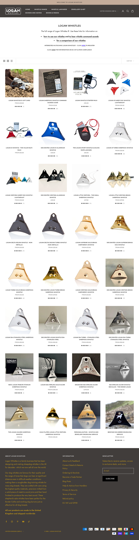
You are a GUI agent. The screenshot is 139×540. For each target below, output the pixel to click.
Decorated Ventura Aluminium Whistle (53, 196)
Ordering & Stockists (71, 472)
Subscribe (110, 478)
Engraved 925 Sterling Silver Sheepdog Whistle (86, 386)
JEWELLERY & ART (78, 9)
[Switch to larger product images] (4, 61)
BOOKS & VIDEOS (52, 13)
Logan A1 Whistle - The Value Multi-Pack (19, 149)
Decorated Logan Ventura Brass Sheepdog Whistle (120, 291)
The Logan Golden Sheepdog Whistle (19, 433)
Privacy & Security (70, 490)
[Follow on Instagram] (12, 521)
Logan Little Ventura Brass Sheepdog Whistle (119, 196)
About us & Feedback (71, 461)
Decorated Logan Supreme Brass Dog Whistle (120, 244)
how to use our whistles (54, 36)
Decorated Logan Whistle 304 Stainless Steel (53, 338)
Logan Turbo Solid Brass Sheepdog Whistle (19, 291)
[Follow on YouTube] (23, 521)
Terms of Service (69, 494)
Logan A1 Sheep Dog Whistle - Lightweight (119, 101)
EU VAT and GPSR (70, 503)
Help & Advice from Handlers (75, 485)
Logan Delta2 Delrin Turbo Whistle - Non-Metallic (53, 244)
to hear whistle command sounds (84, 36)
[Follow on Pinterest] (18, 521)
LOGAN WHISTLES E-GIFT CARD (19, 100)
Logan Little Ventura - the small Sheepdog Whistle (86, 196)
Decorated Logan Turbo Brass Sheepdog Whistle (53, 291)
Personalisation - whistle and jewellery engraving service (86, 433)
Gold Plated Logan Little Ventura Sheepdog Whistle (53, 433)
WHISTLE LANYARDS (59, 9)
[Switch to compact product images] (12, 61)
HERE (53, 50)
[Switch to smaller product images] (8, 61)
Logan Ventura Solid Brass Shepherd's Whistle (86, 291)
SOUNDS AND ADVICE (33, 13)
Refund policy (68, 498)
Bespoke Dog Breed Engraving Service (120, 433)
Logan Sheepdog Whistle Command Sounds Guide (53, 101)
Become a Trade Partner (72, 477)
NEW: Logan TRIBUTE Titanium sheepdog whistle (19, 386)
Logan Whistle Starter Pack (86, 100)
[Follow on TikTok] (29, 521)
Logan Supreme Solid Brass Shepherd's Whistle (86, 244)
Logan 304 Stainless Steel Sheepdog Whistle (19, 338)
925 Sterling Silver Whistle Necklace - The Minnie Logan (120, 386)
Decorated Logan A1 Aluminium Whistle (53, 149)
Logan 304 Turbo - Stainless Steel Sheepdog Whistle (86, 338)
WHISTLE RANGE (40, 9)
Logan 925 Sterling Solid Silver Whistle (53, 386)
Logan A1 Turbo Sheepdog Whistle (119, 148)
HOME (27, 9)
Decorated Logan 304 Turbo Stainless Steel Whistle (120, 338)
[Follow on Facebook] (6, 521)
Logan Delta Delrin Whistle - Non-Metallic (19, 244)
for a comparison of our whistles (71, 40)
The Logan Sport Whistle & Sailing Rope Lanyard (86, 149)
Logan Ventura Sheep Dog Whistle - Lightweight (19, 196)
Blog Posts (67, 481)
